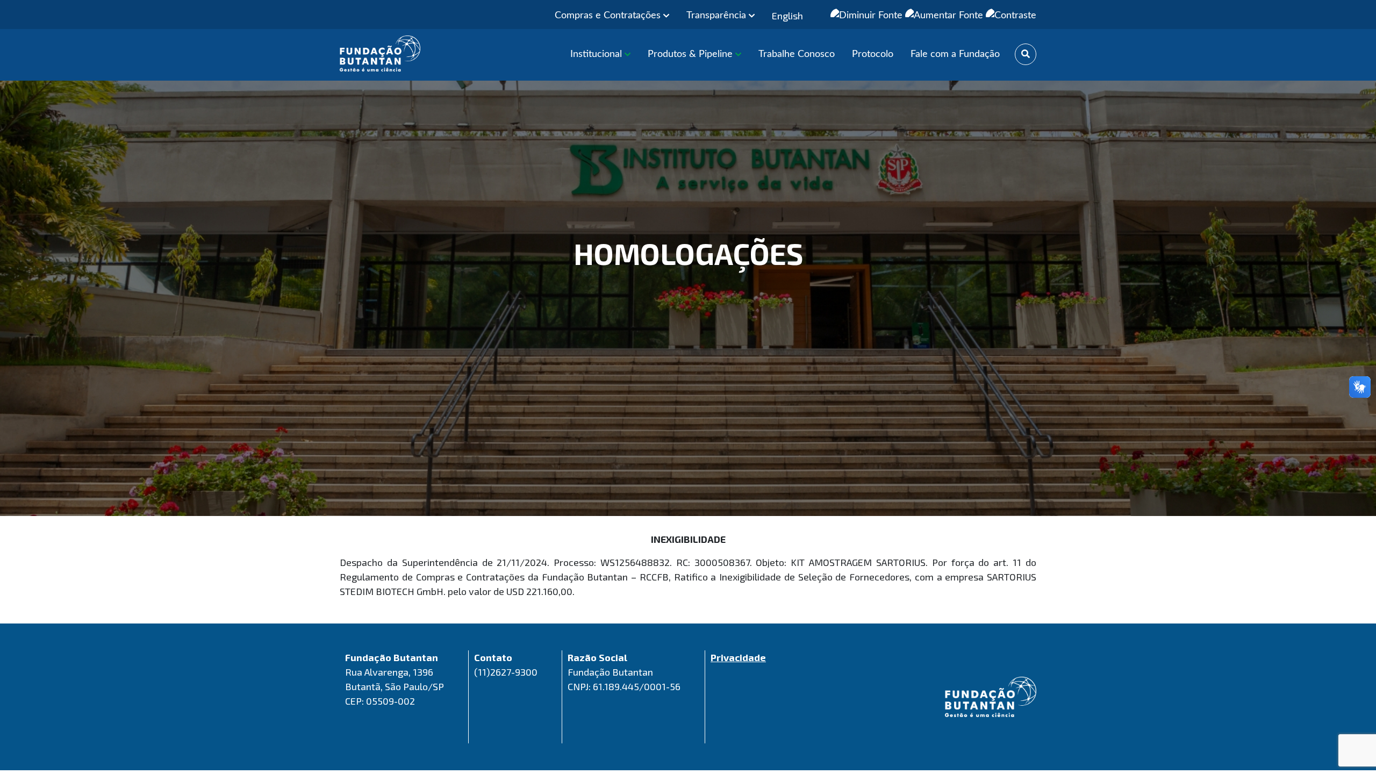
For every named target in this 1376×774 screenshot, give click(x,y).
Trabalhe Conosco (796, 54)
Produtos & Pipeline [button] (691, 54)
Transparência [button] (717, 15)
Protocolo (872, 54)
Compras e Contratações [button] (609, 15)
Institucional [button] (597, 54)
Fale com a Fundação (955, 54)
